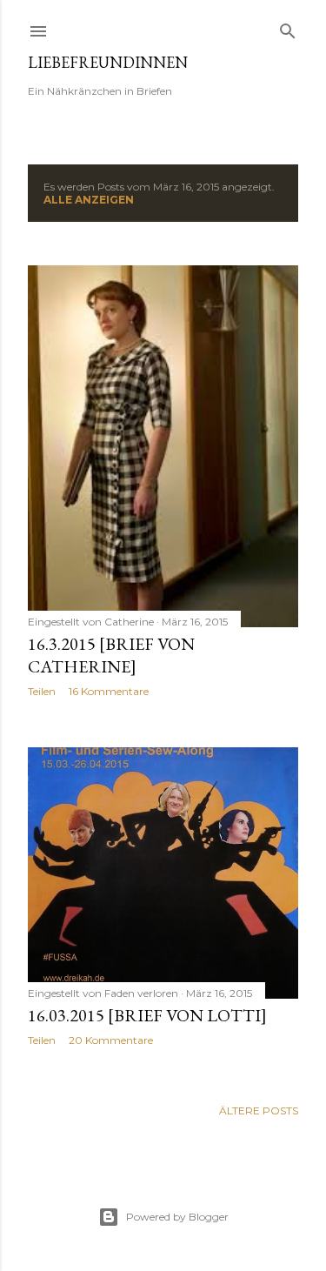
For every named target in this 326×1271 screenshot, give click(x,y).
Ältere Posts (258, 1110)
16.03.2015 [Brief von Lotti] (147, 1015)
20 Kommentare (111, 1040)
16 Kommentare (109, 691)
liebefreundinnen (108, 62)
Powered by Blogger (177, 1216)
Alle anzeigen (88, 199)
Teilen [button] (42, 691)
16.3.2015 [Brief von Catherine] (111, 655)
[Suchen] (287, 27)
